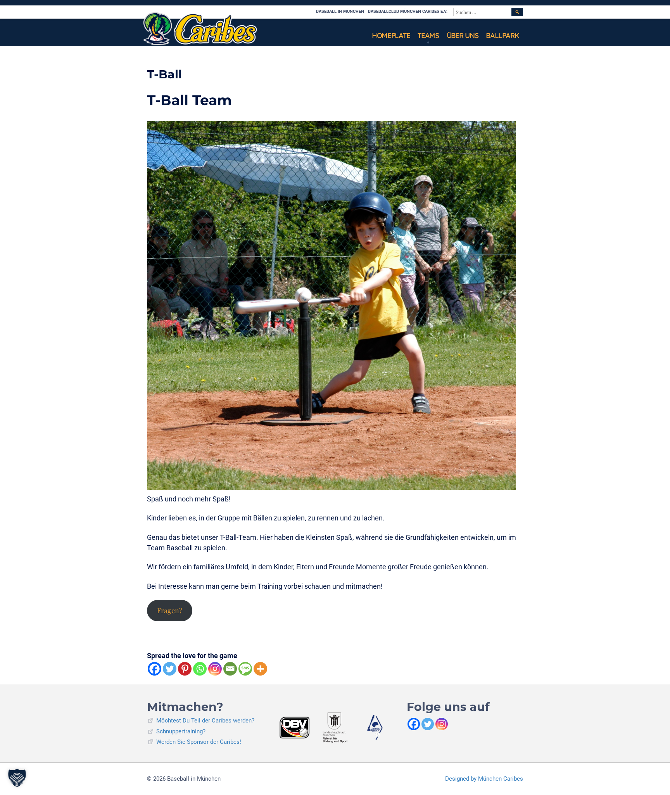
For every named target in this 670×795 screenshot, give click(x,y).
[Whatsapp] (200, 669)
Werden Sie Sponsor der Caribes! (198, 741)
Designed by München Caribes (484, 778)
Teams (428, 35)
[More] (260, 669)
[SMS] (245, 669)
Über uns (462, 35)
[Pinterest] (185, 669)
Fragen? (169, 610)
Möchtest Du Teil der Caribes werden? (205, 720)
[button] (17, 778)
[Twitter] (169, 669)
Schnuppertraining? (180, 731)
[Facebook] (154, 669)
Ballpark (502, 35)
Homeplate (391, 35)
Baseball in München (340, 11)
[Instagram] (215, 669)
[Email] (230, 669)
